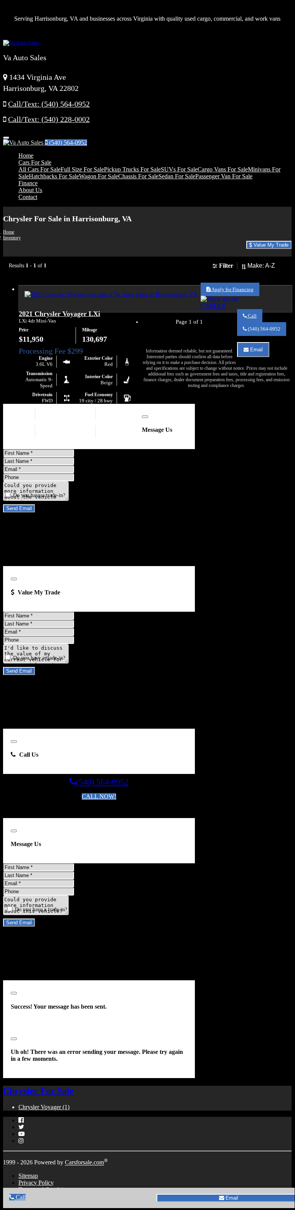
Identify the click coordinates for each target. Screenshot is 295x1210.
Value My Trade (270, 245)
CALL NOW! (99, 796)
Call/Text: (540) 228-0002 (49, 119)
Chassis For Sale (138, 176)
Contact (27, 197)
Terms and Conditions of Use (80, 810)
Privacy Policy (36, 1182)
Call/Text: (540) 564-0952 (49, 104)
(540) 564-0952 (67, 142)
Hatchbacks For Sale (54, 176)
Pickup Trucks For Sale (132, 169)
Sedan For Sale (176, 176)
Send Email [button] (19, 508)
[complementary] (272, 1185)
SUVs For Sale (179, 169)
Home (25, 155)
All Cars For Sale (39, 169)
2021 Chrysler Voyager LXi (59, 314)
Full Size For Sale (82, 169)
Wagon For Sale (98, 176)
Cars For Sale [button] (34, 162)
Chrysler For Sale (38, 1091)
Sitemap (28, 1175)
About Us (30, 190)
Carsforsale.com (84, 1162)
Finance (28, 183)
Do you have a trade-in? (38, 495)
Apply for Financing (232, 289)
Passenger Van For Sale (223, 176)
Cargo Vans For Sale (223, 169)
